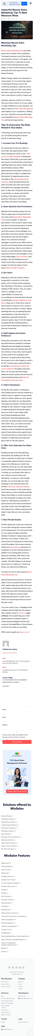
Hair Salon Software (8, 819)
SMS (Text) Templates (7, 1003)
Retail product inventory (9, 913)
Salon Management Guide (8, 998)
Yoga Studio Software (8, 843)
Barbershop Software (8, 822)
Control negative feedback (10, 883)
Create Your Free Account (17, 791)
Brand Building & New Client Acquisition (15, 936)
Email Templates (5, 1005)
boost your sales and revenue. (18, 486)
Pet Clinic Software (8, 849)
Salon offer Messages (22, 109)
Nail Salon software (8, 831)
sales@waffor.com (8, 1029)
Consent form (6, 929)
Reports (4, 948)
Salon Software (6, 816)
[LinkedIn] (16, 968)
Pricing (3, 1022)
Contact (20, 988)
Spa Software (6, 834)
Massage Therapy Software (10, 837)
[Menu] (31, 3)
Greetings (4, 906)
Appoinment (5, 863)
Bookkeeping (5, 933)
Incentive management (9, 926)
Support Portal (22, 996)
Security (4, 951)
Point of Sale (5, 869)
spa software (15, 547)
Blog (2, 996)
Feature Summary (5, 1012)
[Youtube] (23, 968)
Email (4, 717)
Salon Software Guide (7, 1000)
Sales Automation (5, 986)
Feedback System (7, 876)
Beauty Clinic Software (9, 846)
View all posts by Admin (9, 653)
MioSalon (21, 613)
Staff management (7, 923)
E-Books (3, 1007)
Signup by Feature (6, 1014)
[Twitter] (13, 968)
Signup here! (24, 632)
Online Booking (6, 866)
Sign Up (24, 3)
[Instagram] (20, 968)
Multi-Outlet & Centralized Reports (13, 939)
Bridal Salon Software (8, 828)
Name (4, 709)
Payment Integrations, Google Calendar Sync (9, 944)
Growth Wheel (5, 984)
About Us (20, 981)
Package (4, 893)
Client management (8, 919)
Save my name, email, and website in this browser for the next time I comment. (15, 736)
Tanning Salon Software (9, 825)
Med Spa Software (7, 840)
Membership (5, 909)
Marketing (4, 873)
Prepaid (4, 889)
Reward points (6, 903)
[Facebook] (9, 968)
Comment (6, 686)
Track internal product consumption (13, 916)
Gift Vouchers (6, 896)
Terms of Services (23, 1022)
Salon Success (5, 981)
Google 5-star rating (8, 879)
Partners (20, 986)
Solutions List (4, 1010)
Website (4, 725)
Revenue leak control (8, 886)
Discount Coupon (7, 899)
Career (20, 984)
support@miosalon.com (26, 998)
